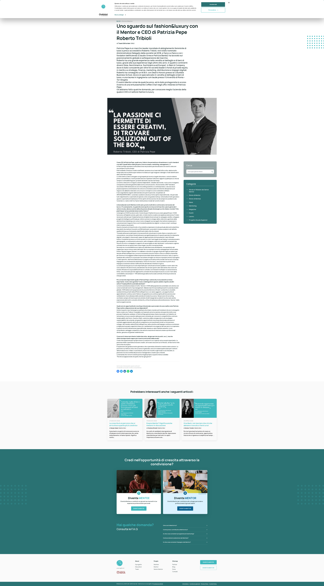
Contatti (175, 572)
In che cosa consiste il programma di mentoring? (178, 534)
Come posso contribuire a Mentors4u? (175, 530)
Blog (173, 567)
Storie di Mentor (194, 195)
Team (137, 569)
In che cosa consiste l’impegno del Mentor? (177, 542)
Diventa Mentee (138, 508)
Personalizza (212, 10)
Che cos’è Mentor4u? (170, 525)
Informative (185, 584)
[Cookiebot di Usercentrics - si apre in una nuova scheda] (103, 15)
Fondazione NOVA (158, 584)
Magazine (192, 209)
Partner (174, 564)
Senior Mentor (158, 569)
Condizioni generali (195, 584)
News (191, 202)
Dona (174, 569)
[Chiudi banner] (229, 2)
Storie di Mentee (195, 199)
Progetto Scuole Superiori (198, 220)
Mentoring (192, 206)
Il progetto (138, 564)
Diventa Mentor (185, 508)
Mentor (156, 567)
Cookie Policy (213, 584)
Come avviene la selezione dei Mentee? (175, 538)
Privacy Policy (205, 584)
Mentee (156, 564)
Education (138, 567)
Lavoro (191, 216)
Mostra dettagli (119, 15)
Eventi (191, 213)
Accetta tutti (213, 4)
